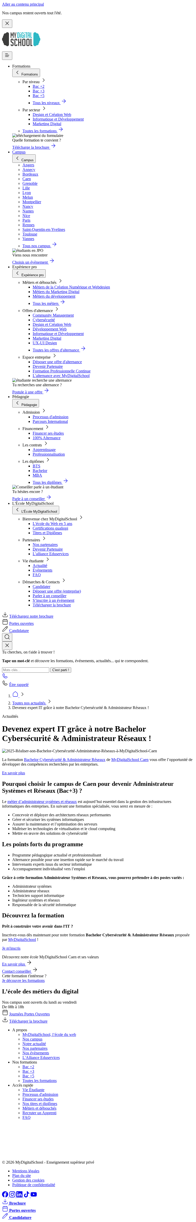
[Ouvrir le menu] (7, 55)
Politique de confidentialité (33, 1185)
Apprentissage (44, 449)
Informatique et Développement (58, 119)
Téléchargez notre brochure (31, 616)
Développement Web (50, 329)
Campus (19, 152)
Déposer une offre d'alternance (57, 362)
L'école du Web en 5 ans (52, 523)
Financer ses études (48, 433)
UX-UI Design (45, 343)
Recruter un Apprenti (39, 1113)
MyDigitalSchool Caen (130, 759)
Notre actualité (34, 1044)
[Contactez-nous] (5, 677)
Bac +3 (38, 91)
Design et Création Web (52, 114)
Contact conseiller (17, 971)
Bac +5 (38, 95)
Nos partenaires (45, 544)
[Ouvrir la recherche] (7, 637)
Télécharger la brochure (52, 605)
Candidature (19, 630)
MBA (37, 475)
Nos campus (32, 1039)
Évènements (42, 570)
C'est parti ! (60, 670)
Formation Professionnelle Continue (62, 371)
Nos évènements (35, 1053)
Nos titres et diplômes (39, 1103)
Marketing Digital (47, 124)
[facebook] (5, 1196)
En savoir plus (13, 773)
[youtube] (34, 1196)
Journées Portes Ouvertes (29, 1014)
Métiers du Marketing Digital (56, 292)
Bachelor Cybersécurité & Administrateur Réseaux (64, 759)
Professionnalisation (49, 454)
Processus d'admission (50, 417)
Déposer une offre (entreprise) (57, 591)
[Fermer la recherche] (7, 645)
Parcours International (50, 421)
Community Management (53, 315)
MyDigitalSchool (22, 939)
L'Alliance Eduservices (41, 1057)
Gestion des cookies (28, 1180)
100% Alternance (46, 438)
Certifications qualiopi (50, 528)
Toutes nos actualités (29, 703)
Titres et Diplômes (47, 533)
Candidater (41, 586)
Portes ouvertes (21, 623)
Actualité (40, 565)
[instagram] (12, 1196)
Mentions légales (25, 1171)
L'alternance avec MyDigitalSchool (61, 375)
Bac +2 (38, 86)
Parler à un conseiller (49, 596)
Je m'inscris (11, 948)
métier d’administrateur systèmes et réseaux (42, 801)
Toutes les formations (39, 1080)
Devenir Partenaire (48, 366)
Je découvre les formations (23, 980)
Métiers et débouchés (39, 1108)
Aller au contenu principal (23, 4)
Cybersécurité (44, 320)
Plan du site (21, 1175)
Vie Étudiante (33, 1090)
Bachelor (40, 470)
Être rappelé (19, 684)
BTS (36, 466)
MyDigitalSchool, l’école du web (49, 1034)
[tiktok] (27, 1196)
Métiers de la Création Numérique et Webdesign (71, 287)
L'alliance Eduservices (51, 554)
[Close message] (7, 23)
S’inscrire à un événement (53, 600)
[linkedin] (19, 1196)
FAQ (37, 575)
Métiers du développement (54, 296)
